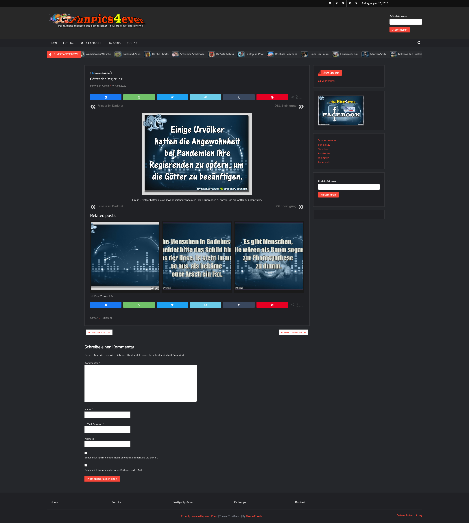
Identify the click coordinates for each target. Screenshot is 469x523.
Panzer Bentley (101, 332)
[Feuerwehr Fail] (324, 54)
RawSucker (324, 153)
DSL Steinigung (286, 105)
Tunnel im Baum (306, 54)
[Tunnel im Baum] (292, 54)
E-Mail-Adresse (398, 16)
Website (89, 438)
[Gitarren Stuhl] (353, 54)
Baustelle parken (291, 332)
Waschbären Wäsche (86, 54)
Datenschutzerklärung (409, 515)
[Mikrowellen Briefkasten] (381, 54)
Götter (94, 317)
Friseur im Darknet (110, 105)
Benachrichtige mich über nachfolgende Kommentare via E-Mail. (121, 457)
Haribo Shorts (148, 54)
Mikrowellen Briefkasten (400, 54)
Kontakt (133, 42)
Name (88, 409)
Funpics (68, 42)
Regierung (106, 317)
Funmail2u (324, 144)
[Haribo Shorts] (135, 54)
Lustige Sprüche (91, 42)
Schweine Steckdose (180, 54)
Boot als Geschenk (274, 54)
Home (54, 42)
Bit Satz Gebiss (213, 54)
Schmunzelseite (327, 140)
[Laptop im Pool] (229, 54)
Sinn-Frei (323, 149)
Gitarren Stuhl (366, 54)
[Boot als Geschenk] (259, 54)
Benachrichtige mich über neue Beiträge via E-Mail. (113, 469)
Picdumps (114, 42)
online (326, 80)
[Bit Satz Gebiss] (200, 54)
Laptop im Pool (242, 54)
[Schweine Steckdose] (163, 54)
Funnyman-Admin (99, 85)
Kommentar (92, 362)
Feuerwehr (324, 162)
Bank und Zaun (119, 54)
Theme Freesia (254, 516)
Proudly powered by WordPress (199, 516)
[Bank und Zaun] (106, 54)
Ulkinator (323, 157)
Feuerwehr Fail (337, 54)
